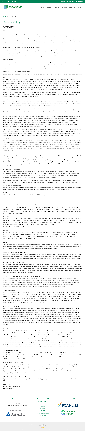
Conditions (56, 7)
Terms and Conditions (54, 428)
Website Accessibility (63, 428)
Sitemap (25, 428)
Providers (48, 7)
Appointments (64, 1)
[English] (41, 427)
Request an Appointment (42, 413)
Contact (79, 7)
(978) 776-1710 (11, 1)
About (42, 7)
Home (5, 16)
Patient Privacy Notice (44, 428)
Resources (72, 7)
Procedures (64, 7)
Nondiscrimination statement (34, 428)
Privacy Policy (20, 428)
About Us (42, 405)
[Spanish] (43, 427)
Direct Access (79, 1)
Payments (71, 1)
